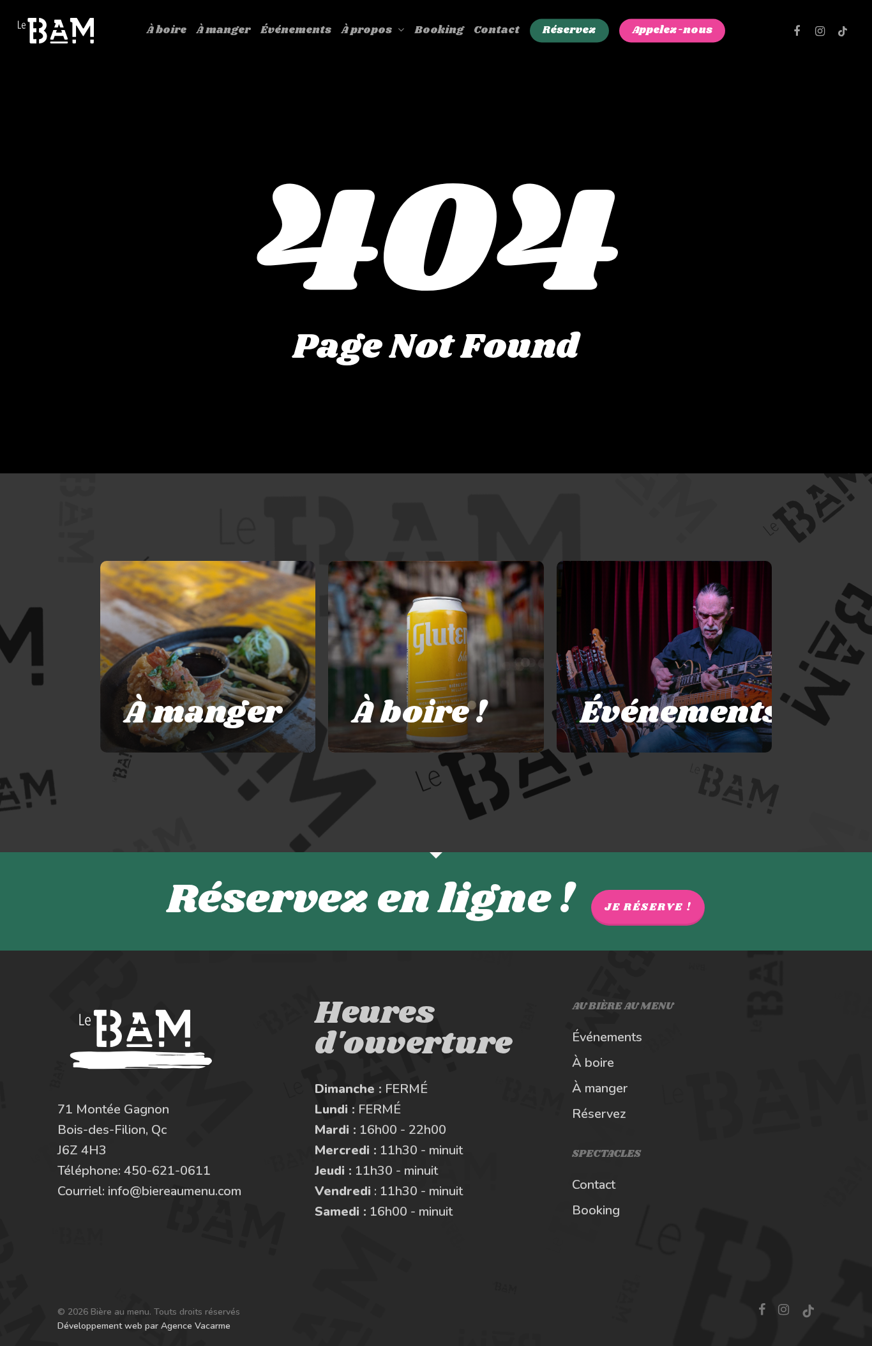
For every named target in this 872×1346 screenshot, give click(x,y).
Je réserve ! (648, 907)
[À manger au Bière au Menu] (208, 657)
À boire (593, 1062)
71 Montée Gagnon (113, 1109)
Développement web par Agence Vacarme (143, 1326)
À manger (600, 1088)
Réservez (599, 1113)
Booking (596, 1210)
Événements (607, 1037)
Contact (593, 1184)
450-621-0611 (167, 1170)
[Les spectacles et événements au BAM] (664, 657)
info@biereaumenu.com (174, 1191)
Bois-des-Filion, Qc (112, 1129)
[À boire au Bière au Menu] (436, 657)
